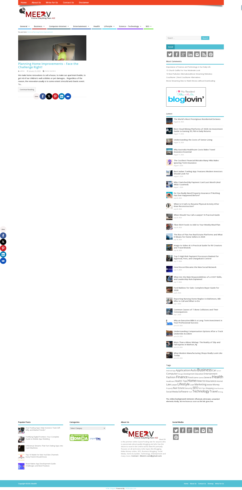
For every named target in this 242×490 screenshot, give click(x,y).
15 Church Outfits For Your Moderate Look (183, 70)
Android (169, 371)
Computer (172, 373)
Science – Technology (129, 26)
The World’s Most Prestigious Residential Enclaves (197, 119)
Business (38, 26)
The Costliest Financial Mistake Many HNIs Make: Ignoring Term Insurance (196, 161)
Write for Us (52, 2)
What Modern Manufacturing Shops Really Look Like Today (198, 354)
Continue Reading (27, 90)
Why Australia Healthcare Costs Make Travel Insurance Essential (194, 150)
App (173, 371)
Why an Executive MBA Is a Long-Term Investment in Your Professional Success (198, 321)
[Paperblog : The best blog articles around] (95, 441)
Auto (193, 370)
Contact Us (68, 2)
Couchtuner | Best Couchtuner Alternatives (183, 77)
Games (201, 378)
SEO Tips (202, 388)
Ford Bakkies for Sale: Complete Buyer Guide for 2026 (196, 288)
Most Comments (174, 61)
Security (188, 388)
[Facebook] (43, 96)
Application (183, 370)
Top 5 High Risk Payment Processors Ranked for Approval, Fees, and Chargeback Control (196, 257)
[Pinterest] (55, 96)
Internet (219, 381)
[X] (49, 96)
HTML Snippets (111, 488)
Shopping (210, 388)
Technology (200, 391)
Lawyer (174, 384)
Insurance (210, 380)
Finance (182, 377)
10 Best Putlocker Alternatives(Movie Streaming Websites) (189, 74)
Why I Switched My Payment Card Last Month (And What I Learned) (197, 183)
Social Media (172, 391)
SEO (147, 26)
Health (97, 26)
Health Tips (181, 380)
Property (169, 388)
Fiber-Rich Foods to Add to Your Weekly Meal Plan (197, 224)
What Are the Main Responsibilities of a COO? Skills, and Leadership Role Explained (198, 278)
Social (170, 47)
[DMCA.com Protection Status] (79, 441)
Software (183, 391)
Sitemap (211, 484)
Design (180, 374)
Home (24, 2)
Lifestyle (108, 26)
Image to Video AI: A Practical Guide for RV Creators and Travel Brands (198, 246)
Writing (220, 392)
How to (200, 381)
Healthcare (170, 381)
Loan (192, 384)
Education (199, 373)
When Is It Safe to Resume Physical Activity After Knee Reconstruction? (196, 205)
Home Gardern (50, 71)
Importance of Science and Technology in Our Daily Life (188, 67)
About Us (36, 2)
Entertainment (80, 26)
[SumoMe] (68, 96)
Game (195, 377)
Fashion (171, 377)
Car (214, 370)
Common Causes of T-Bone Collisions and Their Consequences (196, 310)
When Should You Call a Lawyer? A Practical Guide (197, 215)
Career (218, 371)
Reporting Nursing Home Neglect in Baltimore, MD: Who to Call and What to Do (197, 299)
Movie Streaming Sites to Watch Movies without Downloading (190, 81)
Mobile (209, 384)
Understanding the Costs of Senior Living (193, 139)
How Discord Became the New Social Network (195, 267)
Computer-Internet (58, 26)
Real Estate (179, 388)
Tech (190, 392)
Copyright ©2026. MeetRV (27, 484)
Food (190, 377)
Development (188, 374)
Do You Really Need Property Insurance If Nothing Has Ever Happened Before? (197, 194)
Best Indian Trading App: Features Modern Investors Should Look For (198, 172)
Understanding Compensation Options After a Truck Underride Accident (198, 332)
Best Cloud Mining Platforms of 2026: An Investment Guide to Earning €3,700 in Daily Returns (198, 130)
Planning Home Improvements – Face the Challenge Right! (48, 65)
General (23, 26)
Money (216, 384)
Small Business (218, 388)
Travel (214, 391)
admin (22, 71)
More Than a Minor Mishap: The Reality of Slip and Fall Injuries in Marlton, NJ (197, 343)
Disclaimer (84, 2)
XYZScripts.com (131, 488)
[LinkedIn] (61, 96)
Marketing (200, 384)
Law (168, 384)
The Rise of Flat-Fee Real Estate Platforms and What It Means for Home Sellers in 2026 (198, 235)
